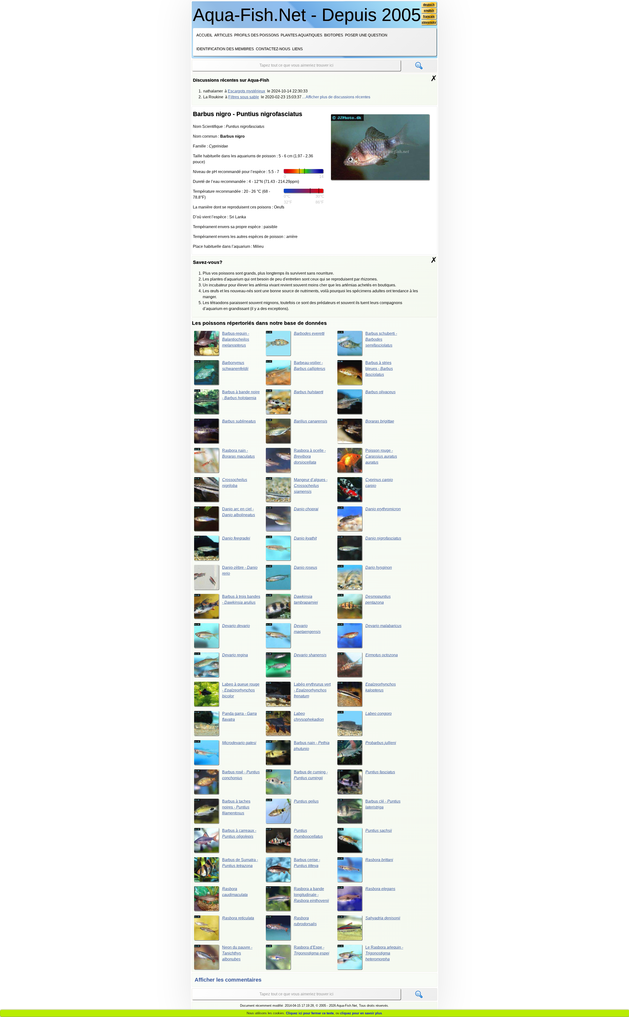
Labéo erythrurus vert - (312, 690)
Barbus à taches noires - (236, 807)
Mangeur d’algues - (311, 486)
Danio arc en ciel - (238, 512)
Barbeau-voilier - (309, 366)
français (429, 16)
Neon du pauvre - (237, 953)
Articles (223, 35)
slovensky (429, 22)
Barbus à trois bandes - (241, 599)
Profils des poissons (256, 35)
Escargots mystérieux (246, 91)
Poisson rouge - (381, 456)
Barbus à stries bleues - (379, 369)
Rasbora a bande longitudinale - (311, 895)
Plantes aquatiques (301, 35)
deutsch (428, 4)
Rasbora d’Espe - (311, 950)
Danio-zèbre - (239, 570)
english (429, 10)
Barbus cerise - (307, 863)
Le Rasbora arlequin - (384, 953)
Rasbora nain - (238, 453)
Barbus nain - (311, 746)
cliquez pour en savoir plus (361, 1013)
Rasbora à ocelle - (310, 456)
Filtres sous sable (243, 97)
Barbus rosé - (241, 775)
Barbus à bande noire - (241, 395)
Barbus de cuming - (311, 775)
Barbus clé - (382, 804)
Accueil (204, 35)
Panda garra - (239, 716)
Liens (297, 49)
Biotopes (333, 35)
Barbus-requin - (235, 339)
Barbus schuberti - (381, 339)
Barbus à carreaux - (239, 833)
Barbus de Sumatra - (240, 863)
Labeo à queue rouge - (240, 690)
